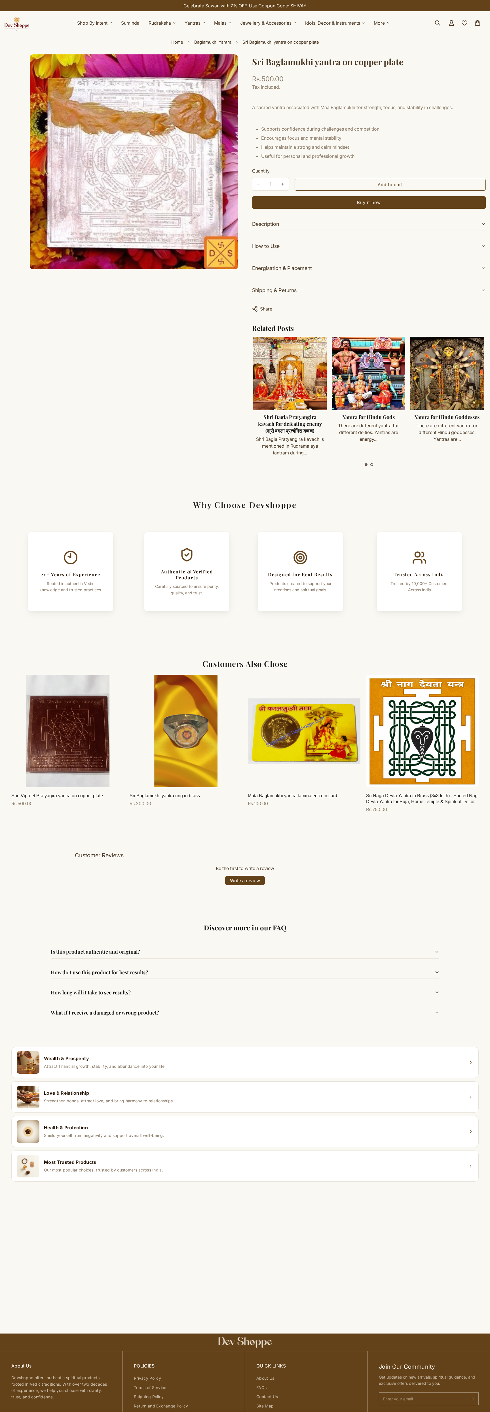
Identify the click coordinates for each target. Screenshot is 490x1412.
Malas (220, 23)
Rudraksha (160, 23)
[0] (477, 22)
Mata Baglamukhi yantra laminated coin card (292, 795)
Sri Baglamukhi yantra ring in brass (165, 795)
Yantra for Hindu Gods (290, 417)
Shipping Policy (149, 1396)
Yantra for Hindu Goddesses (368, 417)
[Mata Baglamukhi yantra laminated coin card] (304, 731)
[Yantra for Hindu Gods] (289, 373)
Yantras (192, 23)
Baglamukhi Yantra (212, 42)
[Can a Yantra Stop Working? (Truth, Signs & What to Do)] (447, 373)
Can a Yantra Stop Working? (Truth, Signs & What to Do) (447, 420)
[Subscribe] (472, 1399)
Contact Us (267, 1396)
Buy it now (369, 202)
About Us (265, 1378)
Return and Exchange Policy (161, 1406)
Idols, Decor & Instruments (332, 23)
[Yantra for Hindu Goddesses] (368, 373)
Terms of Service (150, 1387)
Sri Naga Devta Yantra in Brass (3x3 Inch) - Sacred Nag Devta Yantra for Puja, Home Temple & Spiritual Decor (422, 798)
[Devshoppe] (17, 23)
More (379, 23)
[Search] (437, 23)
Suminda (130, 23)
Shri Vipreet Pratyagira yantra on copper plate (57, 795)
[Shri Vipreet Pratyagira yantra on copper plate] (67, 731)
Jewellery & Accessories (266, 23)
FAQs (261, 1387)
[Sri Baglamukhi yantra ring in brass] (186, 731)
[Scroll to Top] (478, 1381)
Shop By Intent (92, 23)
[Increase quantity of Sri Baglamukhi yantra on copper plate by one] (283, 184)
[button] (366, 464)
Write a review (245, 880)
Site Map (265, 1406)
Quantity (261, 171)
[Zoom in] (233, 66)
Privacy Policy (147, 1378)
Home (177, 42)
